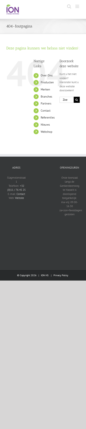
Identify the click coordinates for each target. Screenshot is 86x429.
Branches (46, 96)
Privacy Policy (60, 275)
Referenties (48, 117)
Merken (45, 89)
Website (19, 198)
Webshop (46, 132)
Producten (47, 82)
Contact (46, 110)
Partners (46, 103)
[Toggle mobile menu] (77, 6)
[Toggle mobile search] (69, 6)
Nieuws (45, 124)
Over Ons (47, 75)
